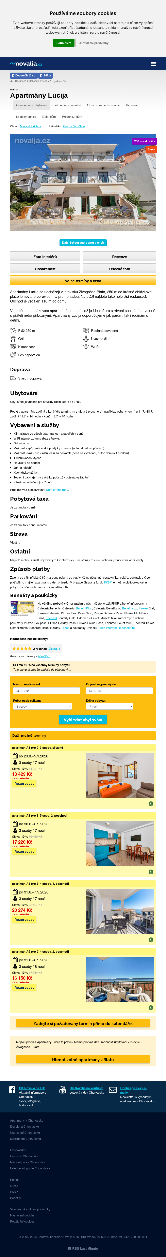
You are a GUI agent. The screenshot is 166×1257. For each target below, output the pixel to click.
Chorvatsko (18, 1150)
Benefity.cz (129, 608)
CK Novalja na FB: (32, 1088)
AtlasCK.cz (44, 656)
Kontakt (15, 1179)
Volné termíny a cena (83, 280)
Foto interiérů (45, 256)
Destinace (20, 81)
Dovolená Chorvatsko (24, 1126)
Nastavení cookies (22, 1215)
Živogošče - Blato (74, 126)
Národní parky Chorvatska (27, 1162)
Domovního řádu (57, 489)
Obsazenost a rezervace (103, 105)
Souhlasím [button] (63, 43)
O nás (14, 1185)
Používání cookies (22, 1221)
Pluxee (143, 608)
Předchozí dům (72, 116)
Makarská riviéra (38, 81)
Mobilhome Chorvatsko (25, 1138)
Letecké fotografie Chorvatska (30, 1168)
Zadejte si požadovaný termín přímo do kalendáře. (83, 1023)
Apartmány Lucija (39, 95)
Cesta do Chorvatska (24, 1156)
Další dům (49, 116)
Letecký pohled (26, 116)
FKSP (108, 582)
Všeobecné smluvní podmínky (30, 1209)
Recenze (132, 105)
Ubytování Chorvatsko (25, 1132)
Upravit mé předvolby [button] (94, 43)
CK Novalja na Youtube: (86, 1088)
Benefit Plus (84, 608)
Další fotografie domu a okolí (83, 242)
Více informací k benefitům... (118, 627)
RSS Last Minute (85, 1248)
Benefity (15, 1198)
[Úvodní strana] (11, 81)
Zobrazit (54, 648)
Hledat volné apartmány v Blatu (83, 1059)
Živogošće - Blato (58, 81)
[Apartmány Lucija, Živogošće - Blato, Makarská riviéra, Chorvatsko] (83, 182)
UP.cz (65, 627)
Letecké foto (119, 268)
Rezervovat (24, 784)
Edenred (51, 618)
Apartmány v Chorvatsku (26, 1120)
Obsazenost (45, 268)
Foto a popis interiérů (67, 105)
